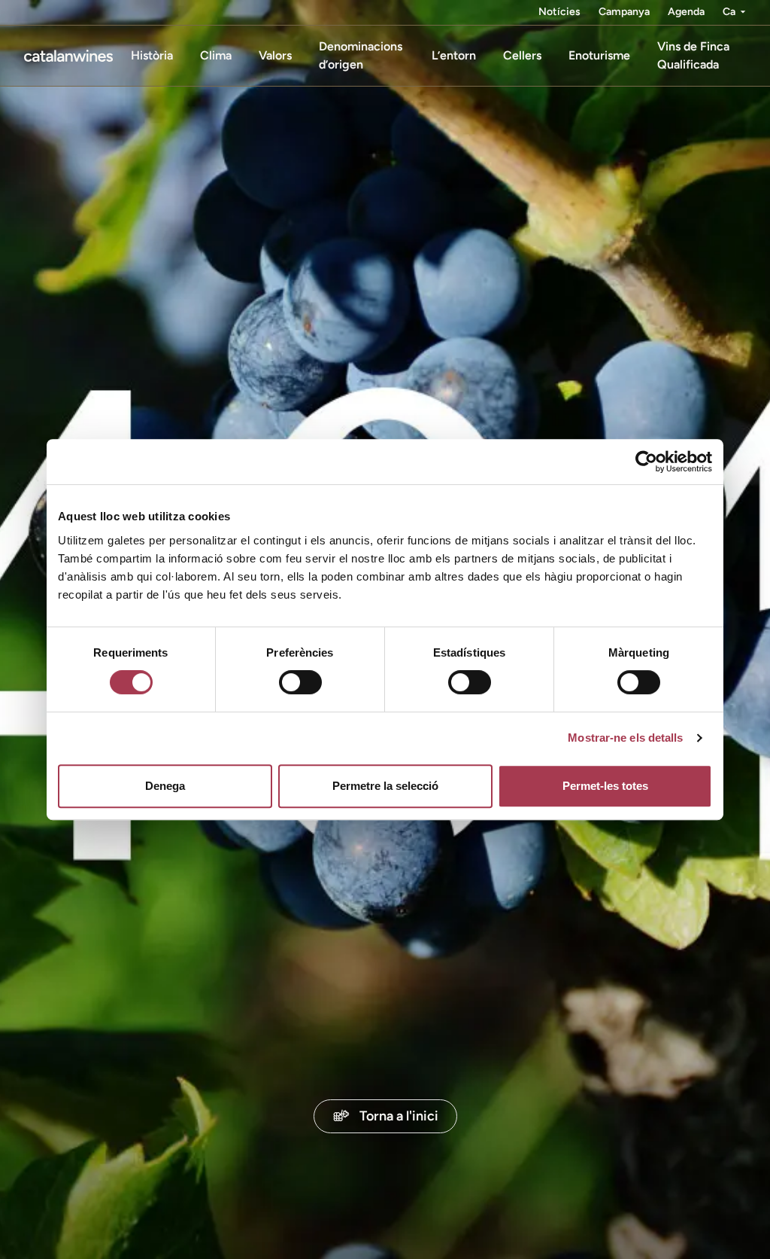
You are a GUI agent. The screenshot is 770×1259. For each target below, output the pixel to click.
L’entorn (454, 55)
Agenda (686, 11)
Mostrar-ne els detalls (625, 737)
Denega (165, 785)
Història (152, 55)
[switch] (300, 682)
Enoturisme (599, 55)
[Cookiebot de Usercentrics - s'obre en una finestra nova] (646, 461)
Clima (216, 55)
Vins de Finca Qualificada (693, 55)
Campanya (624, 11)
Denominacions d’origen (360, 55)
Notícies (559, 11)
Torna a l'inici (398, 1116)
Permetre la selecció (385, 785)
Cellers (522, 55)
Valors (275, 55)
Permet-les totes (605, 785)
